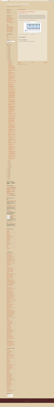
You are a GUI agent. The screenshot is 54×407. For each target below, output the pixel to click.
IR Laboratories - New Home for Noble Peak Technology (12, 95)
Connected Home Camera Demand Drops (11, 85)
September (9, 63)
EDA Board (8, 360)
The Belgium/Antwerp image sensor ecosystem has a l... (11, 191)
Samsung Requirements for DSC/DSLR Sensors (11, 86)
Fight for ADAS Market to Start (12, 89)
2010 (8, 173)
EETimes (8, 363)
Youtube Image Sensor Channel (10, 344)
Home (33, 62)
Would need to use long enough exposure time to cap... (10, 189)
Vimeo (7, 247)
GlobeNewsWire (9, 235)
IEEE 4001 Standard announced (12, 216)
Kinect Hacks (8, 303)
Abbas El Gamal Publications (10, 253)
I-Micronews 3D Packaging (10, 290)
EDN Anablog (8, 361)
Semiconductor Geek (9, 384)
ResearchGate (8, 244)
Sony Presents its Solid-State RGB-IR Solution (11, 148)
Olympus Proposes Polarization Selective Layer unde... (12, 151)
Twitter (7, 37)
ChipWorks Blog (9, 352)
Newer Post (20, 62)
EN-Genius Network (9, 365)
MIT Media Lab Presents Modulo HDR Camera (11, 108)
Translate (12, 42)
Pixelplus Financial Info (11, 90)
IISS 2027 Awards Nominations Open (11, 200)
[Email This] (30, 34)
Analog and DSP (9, 350)
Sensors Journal (9, 326)
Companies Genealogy (9, 30)
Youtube (8, 249)
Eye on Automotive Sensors (11, 117)
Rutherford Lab (8, 324)
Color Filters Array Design (10, 268)
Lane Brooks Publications (10, 304)
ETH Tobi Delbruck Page (10, 285)
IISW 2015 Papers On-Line (11, 88)
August (9, 64)
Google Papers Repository (10, 367)
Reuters (8, 245)
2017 (8, 56)
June (9, 161)
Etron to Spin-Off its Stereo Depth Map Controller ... (11, 120)
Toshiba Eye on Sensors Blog (10, 338)
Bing (7, 35)
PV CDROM (8, 320)
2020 (8, 53)
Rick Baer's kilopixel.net (10, 322)
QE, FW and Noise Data (10, 321)
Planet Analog (8, 382)
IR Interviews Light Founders (11, 137)
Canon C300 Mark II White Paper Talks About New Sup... (11, 98)
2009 (8, 174)
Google (7, 36)
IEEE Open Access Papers (11, 75)
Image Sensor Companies (10, 28)
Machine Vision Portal (9, 306)
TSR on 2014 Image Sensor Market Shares (11, 146)
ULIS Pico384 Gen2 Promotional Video (10, 66)
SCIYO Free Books (9, 383)
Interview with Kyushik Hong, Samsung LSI (11, 128)
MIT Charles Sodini (9, 309)
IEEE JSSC (8, 369)
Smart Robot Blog (9, 327)
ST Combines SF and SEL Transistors (11, 144)
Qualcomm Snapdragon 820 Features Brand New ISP (11, 126)
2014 (8, 168)
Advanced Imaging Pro (9, 255)
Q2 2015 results (25, 13)
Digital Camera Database (10, 276)
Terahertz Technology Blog (10, 336)
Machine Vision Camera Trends (12, 82)
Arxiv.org (8, 230)
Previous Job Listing (9, 20)
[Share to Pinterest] (33, 34)
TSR (7, 339)
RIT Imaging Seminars (9, 323)
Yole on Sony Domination (11, 116)
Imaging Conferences (9, 26)
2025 (8, 47)
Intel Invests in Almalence (11, 69)
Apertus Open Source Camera (10, 257)
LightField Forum (9, 305)
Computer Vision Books (10, 270)
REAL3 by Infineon (10, 83)
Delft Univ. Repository (9, 275)
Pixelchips (8, 319)
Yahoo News (8, 248)
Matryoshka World (9, 376)
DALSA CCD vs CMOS (9, 273)
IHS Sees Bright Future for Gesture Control (11, 72)
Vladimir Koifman (9, 13)
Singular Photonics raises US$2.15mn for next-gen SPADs (11, 205)
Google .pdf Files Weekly (10, 236)
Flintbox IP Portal (9, 366)
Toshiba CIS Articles (9, 337)
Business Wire (8, 234)
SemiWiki (8, 385)
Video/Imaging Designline (10, 342)
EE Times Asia (8, 362)
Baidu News (8, 231)
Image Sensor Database (10, 293)
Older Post (45, 62)
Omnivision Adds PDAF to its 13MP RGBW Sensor (11, 158)
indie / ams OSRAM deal (10, 222)
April (9, 163)
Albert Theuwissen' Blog (10, 256)
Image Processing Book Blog (10, 292)
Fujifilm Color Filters (9, 287)
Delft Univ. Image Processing (10, 274)
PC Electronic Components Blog (11, 379)
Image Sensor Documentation (10, 27)
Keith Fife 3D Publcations (10, 302)
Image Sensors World (17, 4)
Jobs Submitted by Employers (10, 22)
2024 (8, 48)
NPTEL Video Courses (9, 378)
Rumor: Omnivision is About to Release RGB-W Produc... (12, 101)
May (8, 162)
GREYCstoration (9, 289)
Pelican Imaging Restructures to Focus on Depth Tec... (12, 153)
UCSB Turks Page (9, 340)
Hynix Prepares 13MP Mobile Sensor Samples (11, 77)
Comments (9, 396)
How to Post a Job (9, 17)
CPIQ (7, 272)
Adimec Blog (8, 254)
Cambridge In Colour (9, 258)
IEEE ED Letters (9, 368)
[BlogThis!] (31, 34)
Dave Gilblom (8, 12)
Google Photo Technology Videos (11, 288)
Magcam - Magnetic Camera (10, 307)
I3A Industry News (9, 291)
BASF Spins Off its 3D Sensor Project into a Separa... (12, 119)
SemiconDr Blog (9, 325)
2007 (8, 176)
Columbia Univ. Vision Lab (10, 269)
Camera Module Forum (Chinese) (11, 259)
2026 (8, 46)
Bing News (8, 233)
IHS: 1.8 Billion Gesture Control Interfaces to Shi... (12, 124)
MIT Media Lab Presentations (10, 310)
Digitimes (8, 359)
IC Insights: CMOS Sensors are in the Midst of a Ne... (12, 129)
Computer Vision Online (10, 271)
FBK (7, 286)
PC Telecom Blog (9, 380)
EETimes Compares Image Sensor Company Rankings (11, 106)
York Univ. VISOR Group (10, 343)
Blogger (28, 401)
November (9, 61)
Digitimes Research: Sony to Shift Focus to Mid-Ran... (11, 100)
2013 (8, 169)
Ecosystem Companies (9, 29)
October (9, 62)
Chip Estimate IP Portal (10, 351)
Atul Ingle (8, 11)
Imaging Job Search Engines (10, 18)
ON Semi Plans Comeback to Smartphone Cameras (11, 110)
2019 (8, 54)
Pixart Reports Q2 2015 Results (27, 11)
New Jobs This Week (9, 19)
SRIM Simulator (9, 386)
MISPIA (8, 308)
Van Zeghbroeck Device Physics (11, 341)
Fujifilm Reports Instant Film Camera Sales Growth (11, 93)
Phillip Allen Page (9, 381)
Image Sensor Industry (9, 31)
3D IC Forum (8, 349)
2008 (8, 175)
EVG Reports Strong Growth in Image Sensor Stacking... (12, 67)
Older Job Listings (9, 21)
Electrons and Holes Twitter (10, 364)
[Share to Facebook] (32, 34)
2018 (8, 55)
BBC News (8, 232)
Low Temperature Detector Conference (11, 150)
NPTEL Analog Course (9, 377)
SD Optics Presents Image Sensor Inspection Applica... (12, 92)
